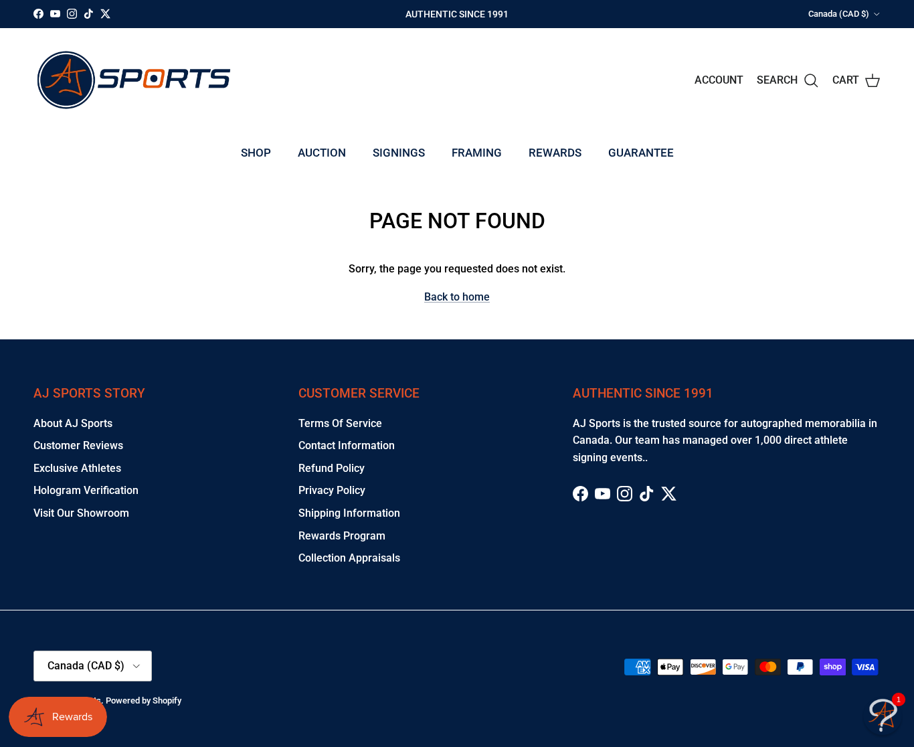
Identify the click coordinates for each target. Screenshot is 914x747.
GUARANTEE (641, 152)
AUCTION (322, 152)
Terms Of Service (340, 423)
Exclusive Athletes (77, 468)
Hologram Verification (86, 490)
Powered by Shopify (143, 700)
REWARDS (555, 152)
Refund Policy (331, 468)
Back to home (457, 296)
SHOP (256, 152)
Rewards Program (341, 535)
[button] (882, 715)
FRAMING (477, 152)
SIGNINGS (399, 152)
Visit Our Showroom (81, 513)
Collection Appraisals (349, 558)
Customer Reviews (78, 445)
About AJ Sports (72, 423)
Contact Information (346, 445)
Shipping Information (349, 513)
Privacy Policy (331, 490)
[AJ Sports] (133, 80)
